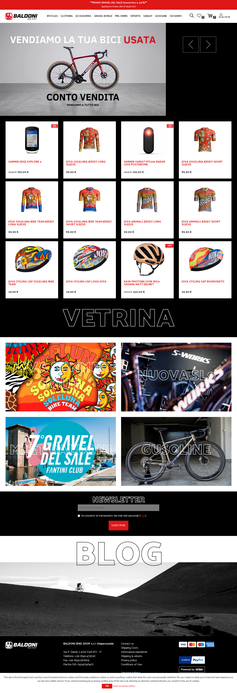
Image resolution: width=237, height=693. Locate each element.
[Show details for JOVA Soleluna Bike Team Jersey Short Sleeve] (89, 199)
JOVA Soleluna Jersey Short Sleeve (202, 164)
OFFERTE (135, 16)
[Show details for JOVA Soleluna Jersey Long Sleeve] (89, 139)
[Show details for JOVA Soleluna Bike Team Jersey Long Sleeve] (32, 199)
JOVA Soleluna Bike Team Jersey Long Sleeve (31, 223)
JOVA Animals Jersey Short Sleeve (201, 223)
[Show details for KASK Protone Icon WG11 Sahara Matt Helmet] (147, 259)
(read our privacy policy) (124, 686)
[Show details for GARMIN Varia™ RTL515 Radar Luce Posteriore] (147, 139)
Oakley (147, 16)
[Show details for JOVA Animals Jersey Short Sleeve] (205, 199)
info (134, 7)
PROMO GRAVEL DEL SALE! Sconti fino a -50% (118, 3)
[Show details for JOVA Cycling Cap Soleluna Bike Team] (32, 259)
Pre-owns (121, 16)
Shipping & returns (131, 656)
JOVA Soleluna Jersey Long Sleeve (85, 164)
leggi (143, 515)
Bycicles (52, 16)
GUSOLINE (161, 16)
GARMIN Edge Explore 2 (24, 162)
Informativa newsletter (134, 652)
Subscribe (118, 525)
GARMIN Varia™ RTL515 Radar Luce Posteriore (144, 164)
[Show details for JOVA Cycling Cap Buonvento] (205, 259)
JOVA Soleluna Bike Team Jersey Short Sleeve (89, 223)
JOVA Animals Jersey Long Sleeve (142, 223)
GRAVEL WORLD (103, 16)
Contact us (127, 643)
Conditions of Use (131, 664)
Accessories (83, 16)
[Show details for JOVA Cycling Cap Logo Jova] (89, 259)
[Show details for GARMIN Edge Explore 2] (32, 139)
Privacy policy (129, 660)
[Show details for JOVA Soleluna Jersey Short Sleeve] (205, 139)
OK (107, 686)
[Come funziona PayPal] (192, 660)
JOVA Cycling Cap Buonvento (203, 282)
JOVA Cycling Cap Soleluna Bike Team (31, 283)
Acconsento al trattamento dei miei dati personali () (113, 516)
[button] (208, 44)
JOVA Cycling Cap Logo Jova (86, 282)
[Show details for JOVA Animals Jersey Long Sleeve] (147, 199)
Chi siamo (176, 16)
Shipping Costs (129, 648)
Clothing (67, 16)
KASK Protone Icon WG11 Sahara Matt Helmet (142, 283)
